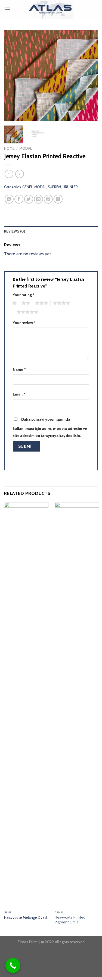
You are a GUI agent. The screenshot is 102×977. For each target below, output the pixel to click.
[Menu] (7, 9)
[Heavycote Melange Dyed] (26, 705)
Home (9, 148)
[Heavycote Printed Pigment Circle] (77, 705)
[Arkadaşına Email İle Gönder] (38, 199)
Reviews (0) (14, 231)
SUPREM (54, 187)
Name (19, 369)
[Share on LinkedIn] (58, 199)
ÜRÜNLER (70, 187)
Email (19, 394)
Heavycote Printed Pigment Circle (70, 919)
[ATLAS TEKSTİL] (51, 9)
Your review (24, 322)
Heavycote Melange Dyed (25, 917)
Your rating (24, 294)
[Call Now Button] (12, 965)
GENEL (27, 187)
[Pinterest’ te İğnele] (48, 199)
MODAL (25, 148)
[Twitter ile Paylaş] (28, 199)
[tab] (51, 231)
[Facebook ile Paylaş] (18, 199)
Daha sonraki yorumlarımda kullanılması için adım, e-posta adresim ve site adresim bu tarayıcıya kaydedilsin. (50, 427)
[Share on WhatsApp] (9, 199)
